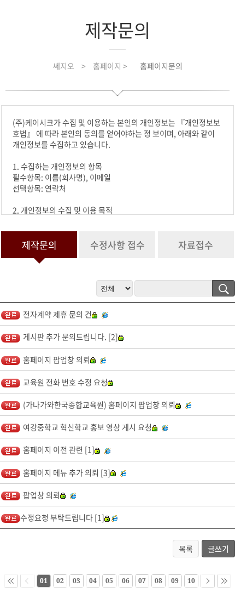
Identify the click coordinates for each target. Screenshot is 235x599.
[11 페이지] (208, 581)
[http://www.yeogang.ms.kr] (166, 426)
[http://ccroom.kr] (108, 449)
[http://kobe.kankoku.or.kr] (104, 359)
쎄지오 (63, 65)
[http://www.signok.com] (106, 314)
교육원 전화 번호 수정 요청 (65, 381)
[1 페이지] (11, 581)
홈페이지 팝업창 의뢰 (56, 359)
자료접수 (195, 245)
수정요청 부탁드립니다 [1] (62, 517)
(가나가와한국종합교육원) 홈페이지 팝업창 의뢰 (99, 404)
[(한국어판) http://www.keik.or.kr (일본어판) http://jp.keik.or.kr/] (189, 404)
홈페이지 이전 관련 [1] (59, 449)
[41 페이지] (224, 581)
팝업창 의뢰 (41, 494)
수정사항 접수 (117, 245)
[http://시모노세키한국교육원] (114, 517)
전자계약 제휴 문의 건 (57, 314)
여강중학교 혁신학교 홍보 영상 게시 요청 (87, 426)
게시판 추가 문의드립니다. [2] (70, 336)
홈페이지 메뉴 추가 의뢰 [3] (66, 472)
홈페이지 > (111, 65)
